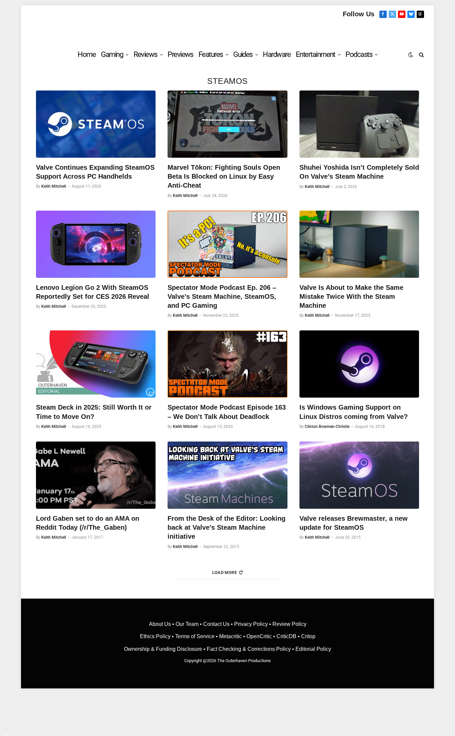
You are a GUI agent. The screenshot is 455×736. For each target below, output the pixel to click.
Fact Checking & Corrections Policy (249, 649)
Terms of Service (195, 636)
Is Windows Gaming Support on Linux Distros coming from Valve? (353, 412)
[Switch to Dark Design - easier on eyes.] (411, 54)
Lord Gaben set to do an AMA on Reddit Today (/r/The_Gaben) (87, 523)
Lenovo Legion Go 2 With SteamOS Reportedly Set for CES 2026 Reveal (92, 292)
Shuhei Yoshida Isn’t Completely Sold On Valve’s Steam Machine (359, 172)
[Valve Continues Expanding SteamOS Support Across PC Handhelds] (96, 124)
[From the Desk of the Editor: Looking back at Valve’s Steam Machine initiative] (227, 475)
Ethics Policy (156, 636)
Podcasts (358, 54)
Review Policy (289, 624)
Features (211, 54)
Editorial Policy (313, 649)
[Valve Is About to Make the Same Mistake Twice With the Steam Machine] (359, 244)
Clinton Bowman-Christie (327, 426)
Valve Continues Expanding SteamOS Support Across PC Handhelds (95, 172)
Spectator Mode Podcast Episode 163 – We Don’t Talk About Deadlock (227, 412)
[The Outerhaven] (228, 31)
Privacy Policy (251, 624)
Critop (308, 636)
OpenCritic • (261, 636)
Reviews (145, 54)
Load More (224, 572)
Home (87, 54)
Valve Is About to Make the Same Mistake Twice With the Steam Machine (351, 296)
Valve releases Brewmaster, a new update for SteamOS (353, 523)
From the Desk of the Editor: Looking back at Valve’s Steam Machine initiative (226, 527)
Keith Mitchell (53, 186)
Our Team (187, 624)
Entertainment (315, 54)
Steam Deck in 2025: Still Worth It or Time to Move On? (94, 412)
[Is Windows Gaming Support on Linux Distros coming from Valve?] (359, 364)
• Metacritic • (230, 636)
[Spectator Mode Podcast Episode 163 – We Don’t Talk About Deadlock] (227, 364)
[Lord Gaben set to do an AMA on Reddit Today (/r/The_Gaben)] (96, 475)
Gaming (112, 54)
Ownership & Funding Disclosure (164, 649)
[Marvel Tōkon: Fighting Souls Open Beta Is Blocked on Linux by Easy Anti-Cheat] (227, 124)
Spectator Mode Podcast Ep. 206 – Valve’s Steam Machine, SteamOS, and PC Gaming (222, 296)
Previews (180, 54)
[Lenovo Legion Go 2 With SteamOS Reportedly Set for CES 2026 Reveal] (96, 244)
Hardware (276, 54)
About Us (160, 624)
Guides (242, 54)
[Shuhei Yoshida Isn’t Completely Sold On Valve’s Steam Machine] (359, 124)
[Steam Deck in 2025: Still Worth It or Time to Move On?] (96, 364)
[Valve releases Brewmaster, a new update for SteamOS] (359, 475)
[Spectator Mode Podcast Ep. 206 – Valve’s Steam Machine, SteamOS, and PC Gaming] (227, 244)
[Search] (421, 54)
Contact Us (216, 624)
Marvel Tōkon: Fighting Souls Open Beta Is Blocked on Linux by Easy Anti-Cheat (224, 176)
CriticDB (286, 636)
